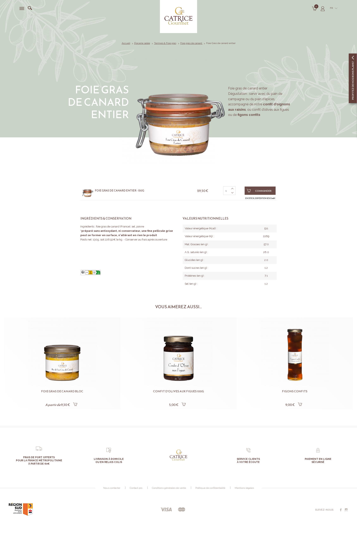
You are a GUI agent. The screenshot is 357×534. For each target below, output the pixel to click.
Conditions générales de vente (169, 487)
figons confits (249, 115)
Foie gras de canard (191, 43)
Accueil (126, 43)
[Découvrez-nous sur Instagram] (346, 510)
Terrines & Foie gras (165, 43)
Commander (263, 191)
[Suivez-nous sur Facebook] (340, 510)
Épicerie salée (142, 43)
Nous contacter (111, 487)
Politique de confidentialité (210, 487)
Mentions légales (244, 487)
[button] (12, 357)
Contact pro (136, 487)
